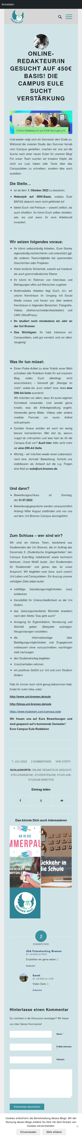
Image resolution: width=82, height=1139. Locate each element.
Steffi (66, 761)
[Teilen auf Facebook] (20, 800)
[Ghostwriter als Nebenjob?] (25, 872)
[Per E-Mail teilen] (61, 800)
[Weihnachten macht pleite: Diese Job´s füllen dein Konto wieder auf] (25, 903)
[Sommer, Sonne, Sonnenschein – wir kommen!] (25, 841)
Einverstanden (28, 1132)
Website (60, 1059)
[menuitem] (58, 16)
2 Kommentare (41, 761)
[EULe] (35, 16)
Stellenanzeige (22, 775)
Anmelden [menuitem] (8, 4)
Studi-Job (64, 775)
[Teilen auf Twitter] (41, 800)
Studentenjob (45, 775)
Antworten (30, 965)
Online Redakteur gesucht (51, 770)
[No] (77, 1126)
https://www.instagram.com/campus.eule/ (35, 711)
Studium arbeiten (41, 779)
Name (60, 1033)
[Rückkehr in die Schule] (56, 872)
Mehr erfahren (54, 1132)
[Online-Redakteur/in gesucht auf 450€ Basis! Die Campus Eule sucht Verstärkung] (41, 122)
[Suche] (58, 16)
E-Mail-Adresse (64, 1048)
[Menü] (67, 16)
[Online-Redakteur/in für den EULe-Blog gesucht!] (56, 841)
